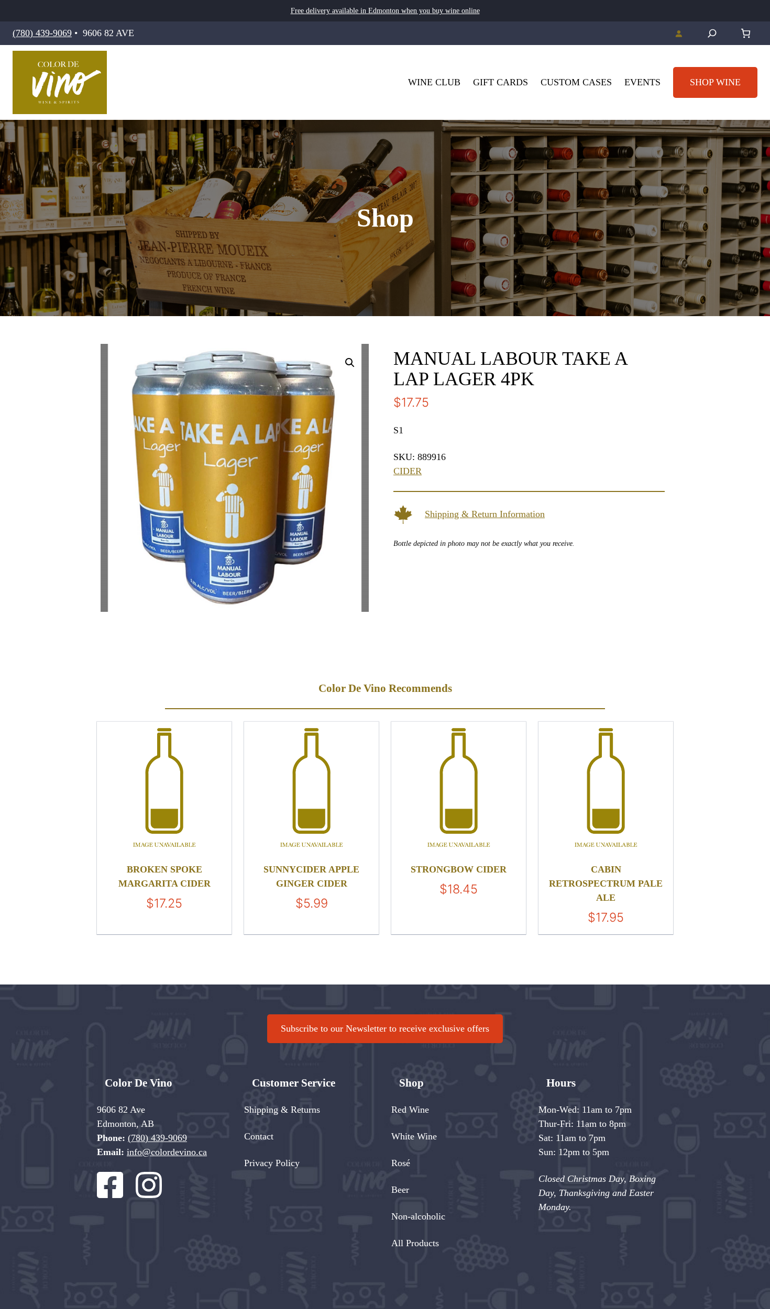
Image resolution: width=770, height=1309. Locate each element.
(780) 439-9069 (42, 33)
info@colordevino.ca (167, 1152)
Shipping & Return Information (485, 514)
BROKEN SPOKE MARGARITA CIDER (164, 876)
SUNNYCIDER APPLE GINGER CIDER (311, 876)
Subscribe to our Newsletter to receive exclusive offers (385, 1028)
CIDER (407, 471)
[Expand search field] (712, 33)
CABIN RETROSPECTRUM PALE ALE (606, 883)
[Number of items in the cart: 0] (745, 33)
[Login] (678, 33)
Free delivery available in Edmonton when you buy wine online (385, 11)
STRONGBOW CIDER (459, 869)
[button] (349, 362)
